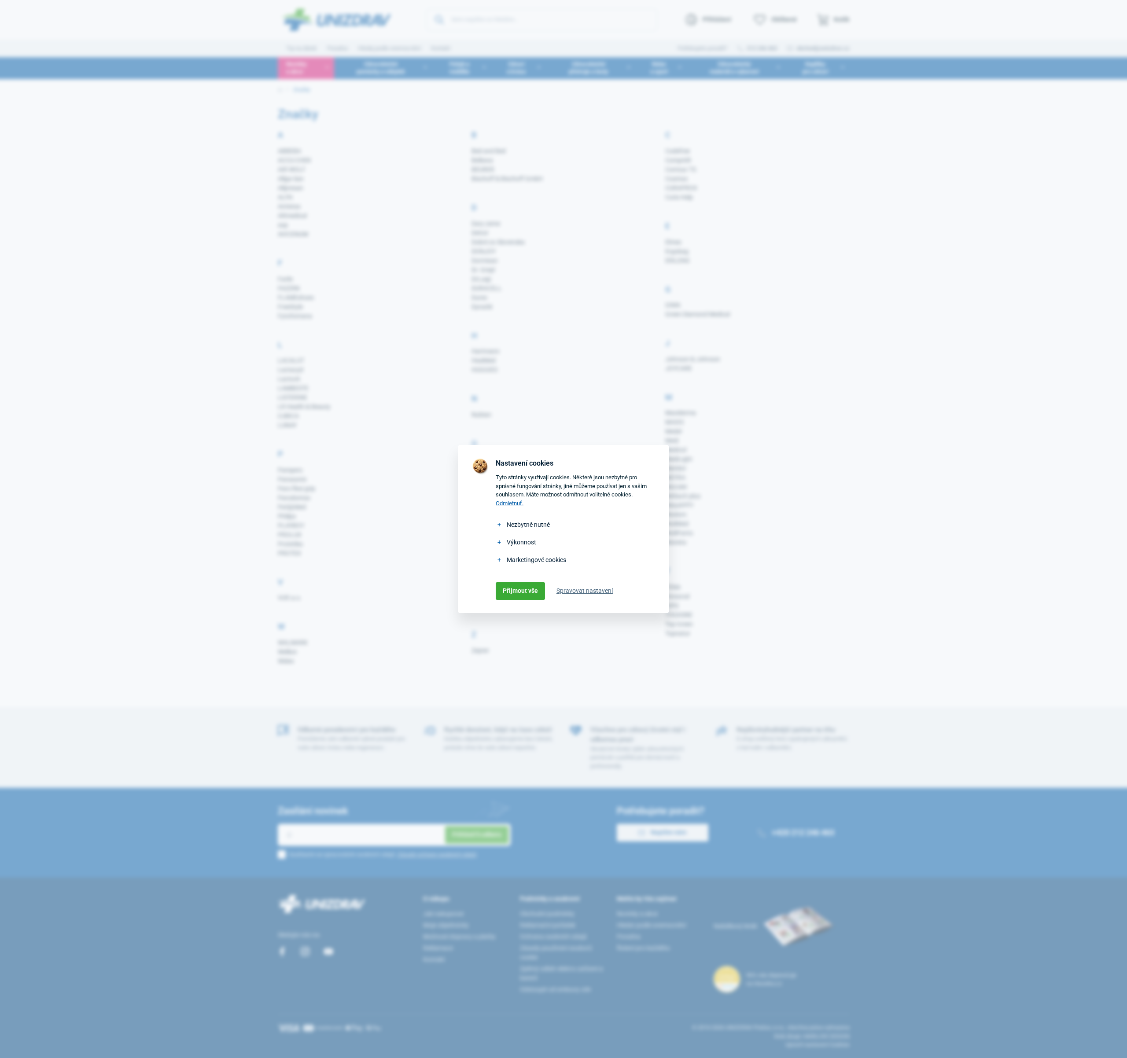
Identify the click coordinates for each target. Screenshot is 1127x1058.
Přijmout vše (520, 590)
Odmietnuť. (509, 503)
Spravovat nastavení (584, 590)
